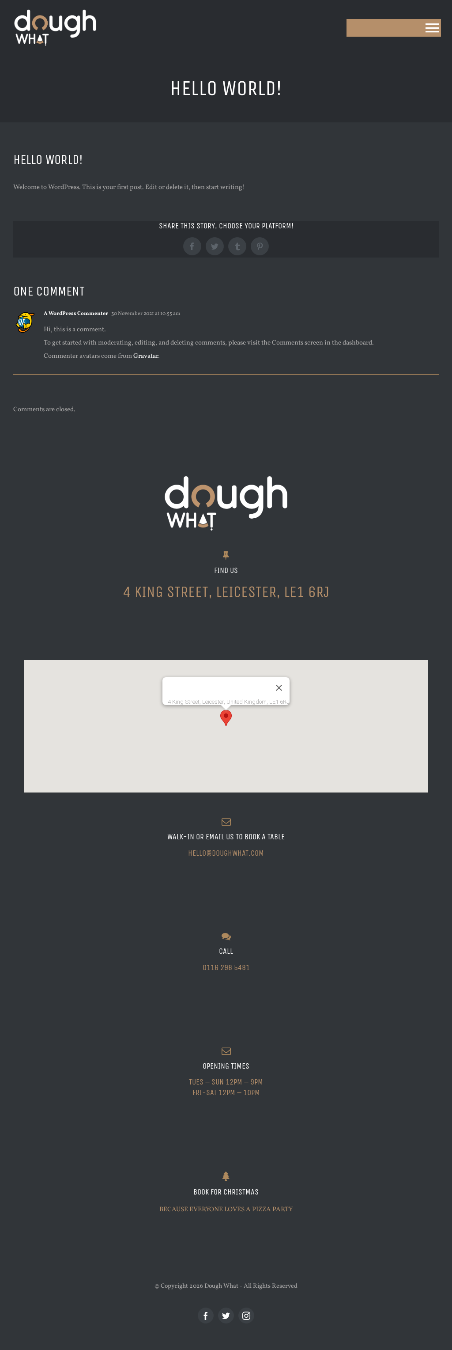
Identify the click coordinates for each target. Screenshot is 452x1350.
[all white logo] (55, 10)
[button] (226, 718)
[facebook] (206, 1315)
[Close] (279, 687)
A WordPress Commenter (76, 313)
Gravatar (145, 356)
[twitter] (226, 1315)
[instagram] (246, 1315)
